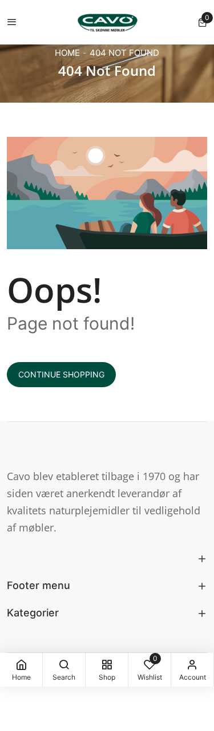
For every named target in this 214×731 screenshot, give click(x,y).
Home (67, 52)
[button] (202, 22)
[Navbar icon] (12, 23)
